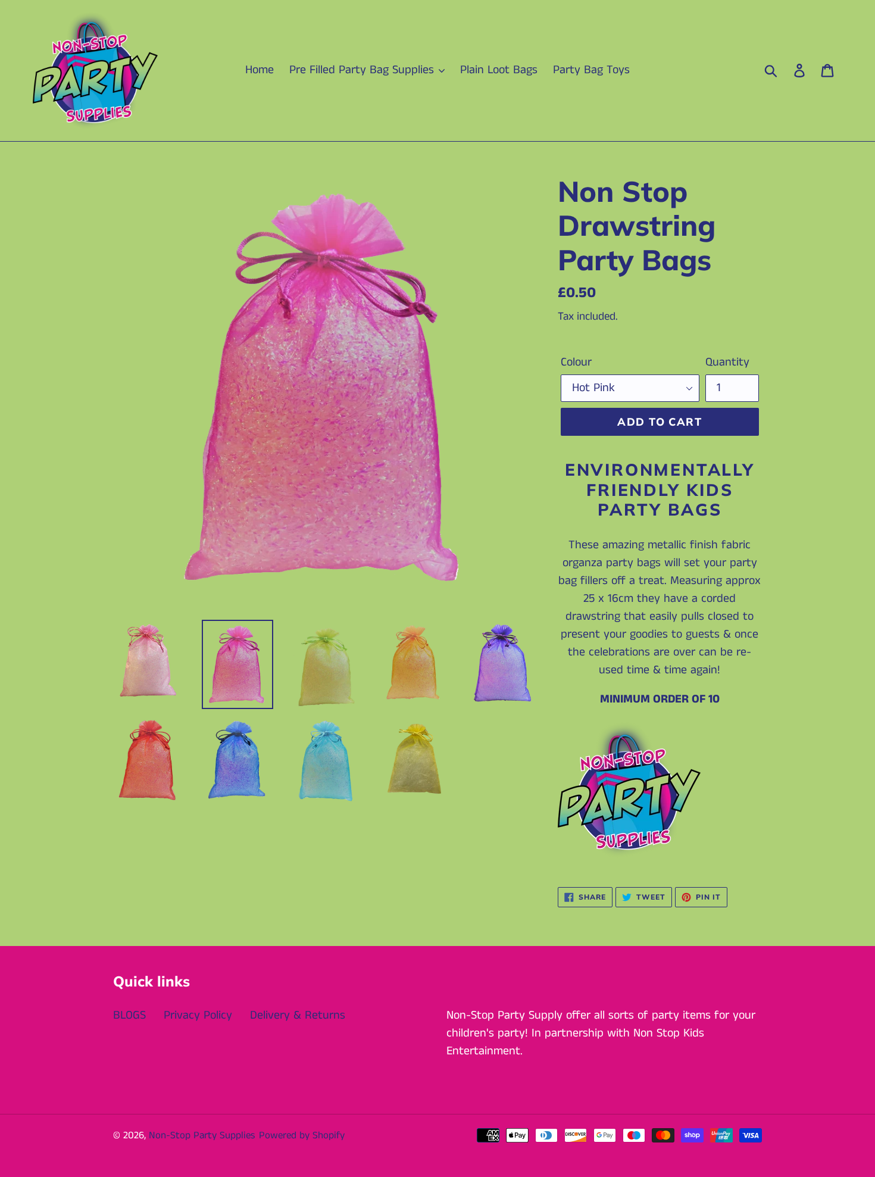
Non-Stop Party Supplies (202, 1135)
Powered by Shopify (302, 1135)
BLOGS (129, 1015)
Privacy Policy (198, 1015)
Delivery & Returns (297, 1015)
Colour (576, 362)
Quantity (727, 362)
